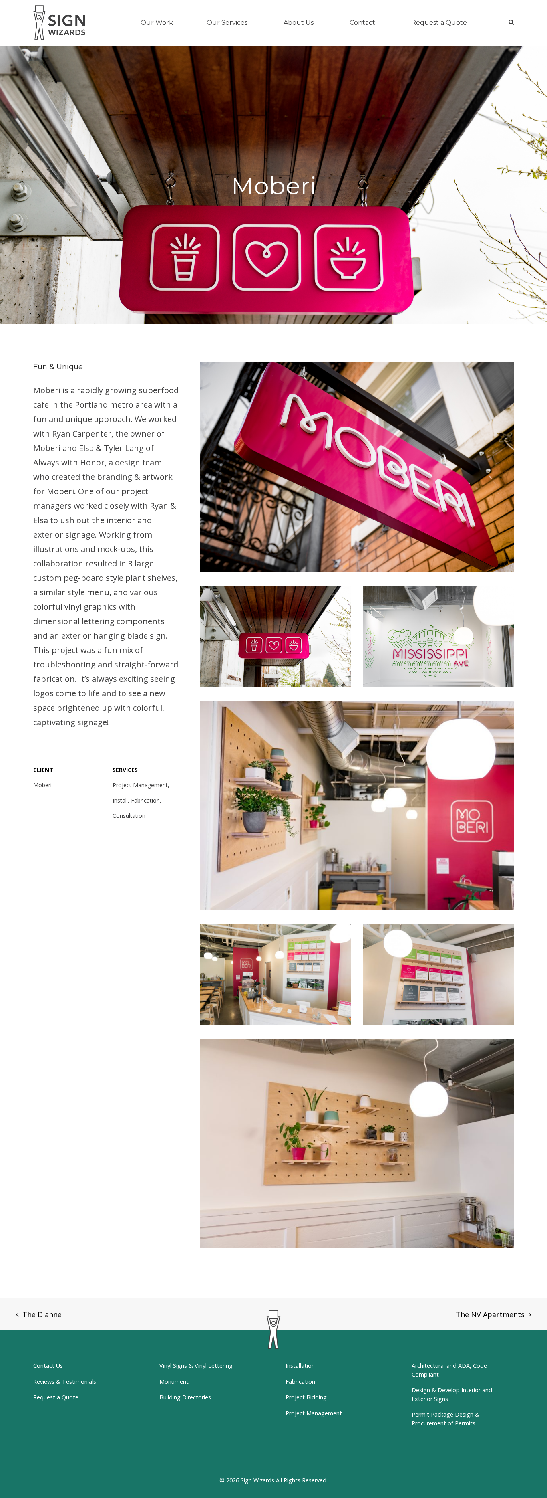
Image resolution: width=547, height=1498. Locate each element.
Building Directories (185, 1397)
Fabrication (300, 1381)
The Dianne (42, 1314)
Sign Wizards (257, 1480)
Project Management (314, 1413)
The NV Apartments (490, 1314)
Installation (300, 1365)
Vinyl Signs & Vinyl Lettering (196, 1365)
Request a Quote (55, 1397)
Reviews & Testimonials (64, 1381)
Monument (174, 1381)
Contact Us (48, 1365)
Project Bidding (306, 1397)
